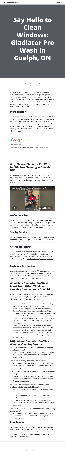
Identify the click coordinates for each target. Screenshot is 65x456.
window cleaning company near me (40, 259)
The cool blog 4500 (11, 2)
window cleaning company (20, 385)
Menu (57, 2)
